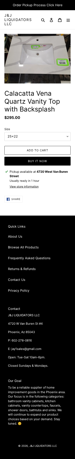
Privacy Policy (18, 290)
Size (7, 129)
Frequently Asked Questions (29, 258)
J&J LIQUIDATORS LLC (18, 19)
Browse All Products (23, 247)
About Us (15, 236)
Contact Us (16, 280)
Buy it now (37, 161)
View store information (24, 186)
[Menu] (68, 19)
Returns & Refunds (22, 269)
